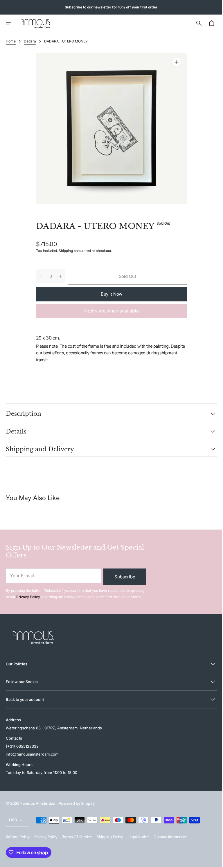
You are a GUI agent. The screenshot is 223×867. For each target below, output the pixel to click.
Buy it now (109, 294)
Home (11, 41)
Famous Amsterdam (38, 803)
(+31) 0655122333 (22, 746)
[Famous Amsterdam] (36, 23)
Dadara (30, 41)
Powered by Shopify (77, 803)
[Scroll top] (211, 860)
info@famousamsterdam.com (32, 754)
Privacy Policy (28, 597)
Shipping (64, 250)
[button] (12, 23)
